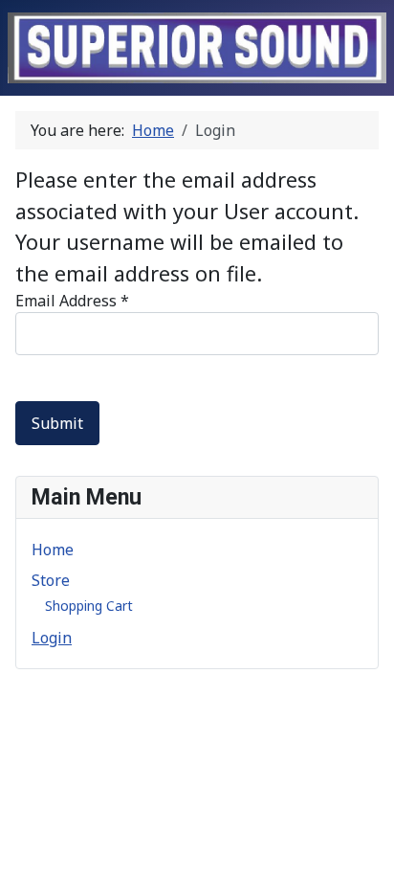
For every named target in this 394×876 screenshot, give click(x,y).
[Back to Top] (370, 852)
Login (52, 637)
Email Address (72, 300)
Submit (57, 423)
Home (53, 549)
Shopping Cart (89, 605)
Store (51, 580)
